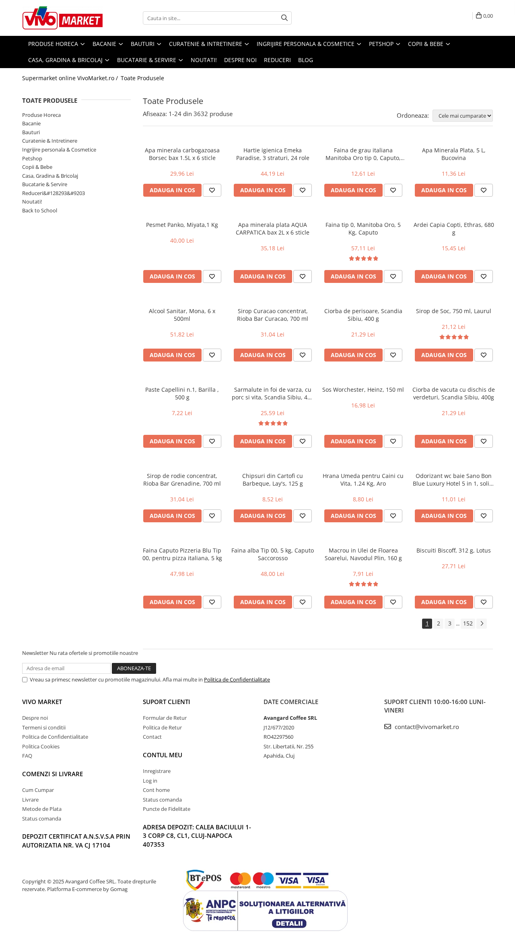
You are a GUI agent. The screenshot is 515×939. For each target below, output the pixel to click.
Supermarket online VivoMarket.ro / (70, 78)
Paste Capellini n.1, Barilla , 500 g (182, 393)
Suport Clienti (166, 702)
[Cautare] (284, 18)
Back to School (39, 210)
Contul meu (162, 755)
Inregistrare (157, 771)
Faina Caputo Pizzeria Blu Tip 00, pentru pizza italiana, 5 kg (182, 554)
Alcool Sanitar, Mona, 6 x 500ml (182, 314)
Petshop (32, 158)
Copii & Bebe (37, 166)
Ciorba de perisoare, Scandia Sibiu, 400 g (363, 314)
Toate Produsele (142, 78)
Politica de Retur (162, 727)
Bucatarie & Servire (44, 184)
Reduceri (277, 60)
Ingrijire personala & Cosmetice (59, 149)
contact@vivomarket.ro (426, 727)
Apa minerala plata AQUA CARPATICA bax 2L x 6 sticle (272, 228)
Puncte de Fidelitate (166, 808)
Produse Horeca (41, 114)
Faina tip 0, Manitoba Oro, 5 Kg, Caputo (363, 228)
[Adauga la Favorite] (212, 190)
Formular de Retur (165, 717)
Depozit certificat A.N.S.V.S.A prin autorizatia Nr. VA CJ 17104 (76, 840)
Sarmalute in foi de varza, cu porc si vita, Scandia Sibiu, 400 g (273, 393)
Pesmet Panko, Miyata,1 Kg (182, 225)
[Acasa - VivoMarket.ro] (62, 18)
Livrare (30, 799)
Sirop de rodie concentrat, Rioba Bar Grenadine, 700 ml (182, 479)
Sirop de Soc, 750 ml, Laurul (453, 311)
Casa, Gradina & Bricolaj (50, 175)
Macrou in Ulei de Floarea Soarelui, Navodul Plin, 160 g (363, 554)
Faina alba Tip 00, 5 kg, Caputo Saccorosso (272, 554)
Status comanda (41, 818)
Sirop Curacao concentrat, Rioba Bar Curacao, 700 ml (272, 314)
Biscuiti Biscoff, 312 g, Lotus (453, 550)
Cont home (156, 790)
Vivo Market (42, 702)
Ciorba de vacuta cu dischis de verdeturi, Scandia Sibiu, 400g (453, 393)
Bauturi (31, 132)
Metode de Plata (42, 808)
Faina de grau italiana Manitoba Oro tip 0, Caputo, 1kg (363, 154)
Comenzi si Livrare (52, 774)
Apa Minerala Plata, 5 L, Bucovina (454, 154)
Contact (152, 736)
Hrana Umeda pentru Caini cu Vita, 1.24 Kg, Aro (363, 479)
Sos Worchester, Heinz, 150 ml (363, 389)
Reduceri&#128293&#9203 (53, 193)
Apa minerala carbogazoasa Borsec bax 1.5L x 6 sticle (182, 154)
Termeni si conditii (44, 727)
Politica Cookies (41, 746)
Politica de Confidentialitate (237, 679)
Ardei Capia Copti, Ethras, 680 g (454, 228)
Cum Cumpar (38, 790)
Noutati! (32, 201)
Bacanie (31, 123)
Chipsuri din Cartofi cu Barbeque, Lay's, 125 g (272, 479)
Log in (150, 780)
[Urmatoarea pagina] (481, 624)
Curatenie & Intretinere (49, 140)
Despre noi (240, 60)
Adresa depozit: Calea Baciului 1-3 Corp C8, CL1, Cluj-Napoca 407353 (197, 835)
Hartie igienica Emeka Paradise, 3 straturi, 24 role (272, 154)
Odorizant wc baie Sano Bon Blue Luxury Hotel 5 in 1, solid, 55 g (453, 479)
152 (468, 623)
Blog (305, 60)
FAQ (27, 755)
